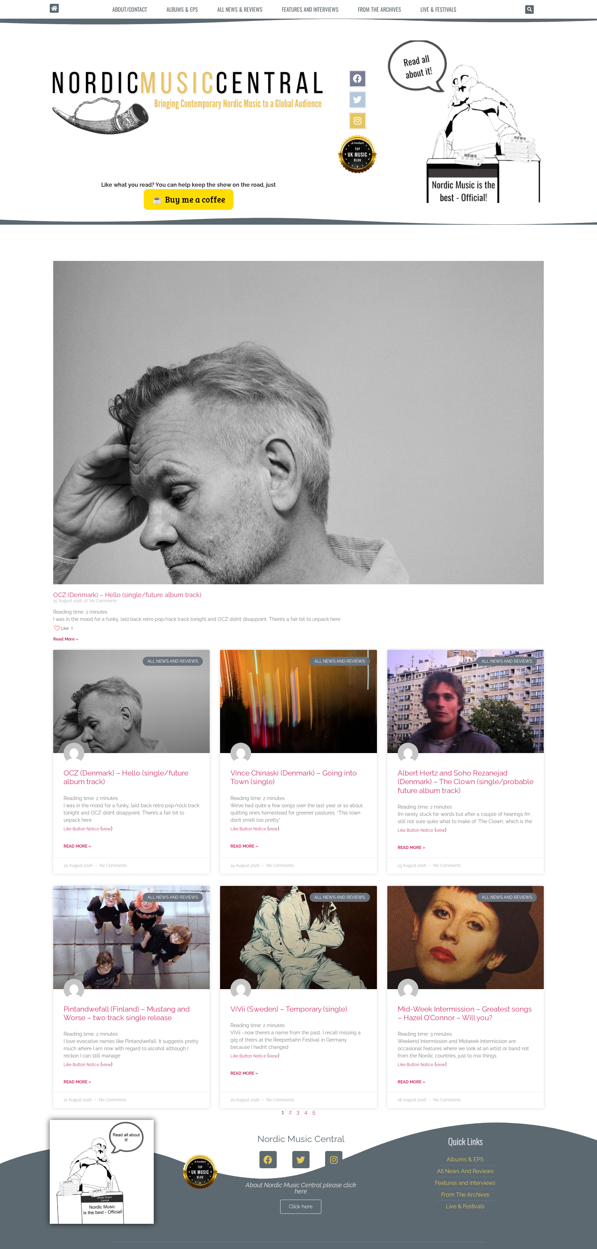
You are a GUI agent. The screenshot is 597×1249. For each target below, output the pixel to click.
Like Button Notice (81, 829)
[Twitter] (357, 99)
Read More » (65, 639)
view (106, 829)
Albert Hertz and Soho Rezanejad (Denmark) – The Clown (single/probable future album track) (465, 781)
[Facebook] (357, 78)
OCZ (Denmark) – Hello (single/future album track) (127, 594)
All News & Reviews (240, 9)
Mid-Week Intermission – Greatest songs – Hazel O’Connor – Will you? (465, 1013)
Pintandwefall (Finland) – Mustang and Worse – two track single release (127, 1013)
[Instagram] (357, 120)
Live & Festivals (438, 9)
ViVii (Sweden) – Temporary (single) (288, 1009)
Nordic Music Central (300, 1139)
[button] (529, 9)
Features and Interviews (310, 9)
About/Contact (129, 9)
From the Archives (379, 9)
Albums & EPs (182, 9)
